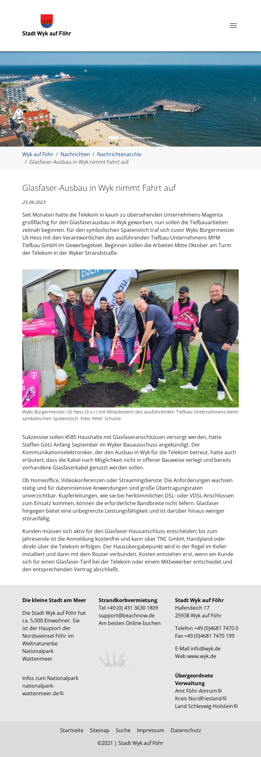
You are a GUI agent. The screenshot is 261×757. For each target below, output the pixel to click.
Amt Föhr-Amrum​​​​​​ (196, 690)
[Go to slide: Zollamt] (125, 138)
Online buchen (143, 623)
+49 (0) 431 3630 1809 (132, 607)
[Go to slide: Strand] (136, 138)
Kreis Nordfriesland (198, 698)
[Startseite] (46, 25)
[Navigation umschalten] (233, 25)
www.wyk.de (201, 656)
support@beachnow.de (127, 615)
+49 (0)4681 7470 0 (215, 628)
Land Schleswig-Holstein (204, 706)
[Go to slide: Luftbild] (147, 138)
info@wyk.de (206, 648)
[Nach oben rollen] (247, 743)
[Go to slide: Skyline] (113, 138)
